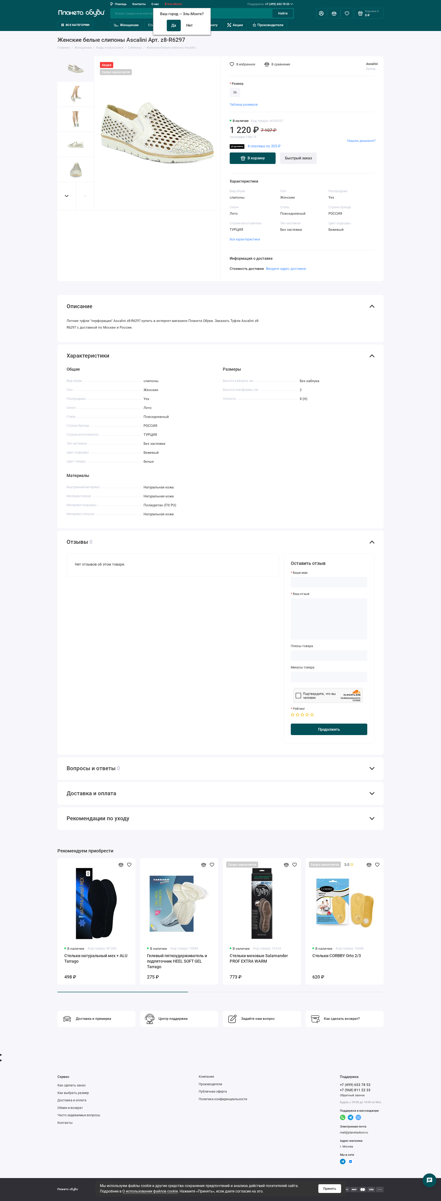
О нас (155, 4)
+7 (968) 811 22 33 (355, 1090)
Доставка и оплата (71, 1100)
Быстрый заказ (298, 158)
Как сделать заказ (71, 1085)
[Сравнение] (334, 13)
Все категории (77, 25)
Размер (237, 83)
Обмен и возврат (70, 1108)
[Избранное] (347, 13)
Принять (329, 1188)
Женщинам (129, 25)
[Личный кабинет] (321, 13)
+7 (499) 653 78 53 (268, 4)
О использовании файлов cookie (150, 1191)
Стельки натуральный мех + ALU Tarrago (95, 958)
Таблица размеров (244, 104)
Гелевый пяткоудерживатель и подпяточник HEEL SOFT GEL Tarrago (177, 961)
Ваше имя (300, 573)
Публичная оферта (213, 1091)
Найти (283, 13)
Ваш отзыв (301, 594)
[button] (66, 196)
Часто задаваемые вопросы (78, 1115)
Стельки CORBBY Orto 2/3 (336, 955)
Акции (238, 25)
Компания (206, 1076)
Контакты (139, 4)
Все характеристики (245, 239)
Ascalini (372, 64)
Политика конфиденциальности (223, 1099)
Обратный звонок (352, 1095)
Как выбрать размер (73, 1093)
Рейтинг (299, 708)
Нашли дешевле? (361, 141)
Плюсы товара (302, 646)
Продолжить (329, 729)
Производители (270, 25)
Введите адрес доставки (286, 269)
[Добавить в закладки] (129, 865)
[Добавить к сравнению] (121, 865)
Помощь (121, 4)
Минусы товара (302, 667)
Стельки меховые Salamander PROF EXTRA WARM (259, 958)
